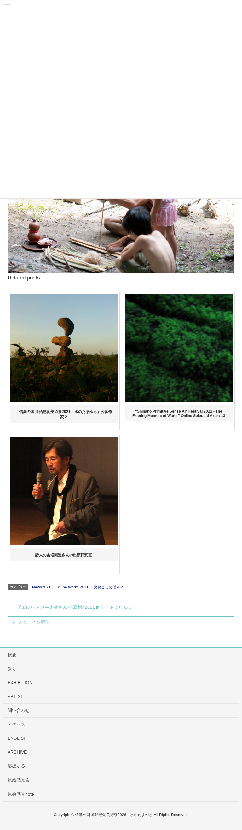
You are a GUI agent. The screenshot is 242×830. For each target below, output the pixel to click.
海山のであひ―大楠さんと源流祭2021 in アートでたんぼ (75, 607)
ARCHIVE (17, 752)
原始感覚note (21, 794)
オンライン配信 (34, 622)
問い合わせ (19, 710)
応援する (16, 765)
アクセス (16, 724)
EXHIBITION (20, 682)
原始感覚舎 (19, 779)
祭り (12, 668)
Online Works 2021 (72, 587)
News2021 (41, 587)
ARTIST (15, 696)
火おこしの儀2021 (109, 587)
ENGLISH (17, 738)
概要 (12, 654)
